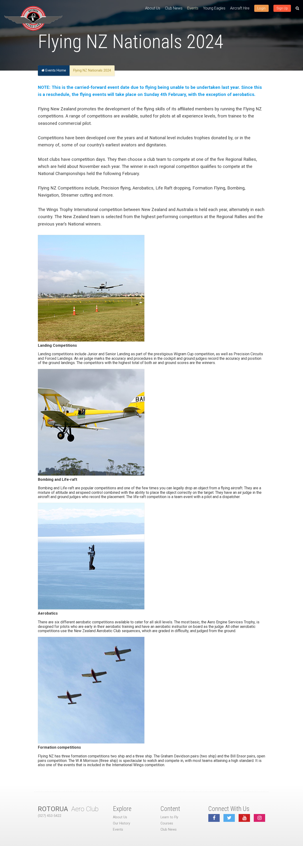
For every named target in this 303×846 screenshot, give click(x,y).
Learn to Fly (169, 817)
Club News (174, 8)
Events (192, 8)
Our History (121, 823)
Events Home (55, 70)
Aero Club (68, 809)
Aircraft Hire (240, 8)
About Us (152, 8)
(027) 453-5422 (49, 816)
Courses (166, 823)
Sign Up (282, 8)
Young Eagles (214, 8)
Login (261, 8)
